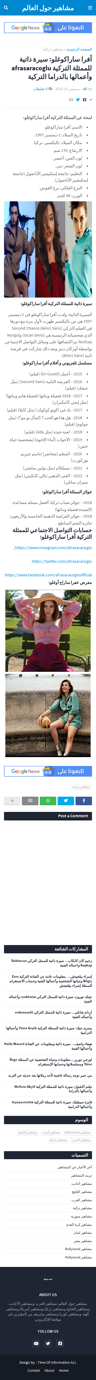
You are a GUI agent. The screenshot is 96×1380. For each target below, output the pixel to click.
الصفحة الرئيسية (79, 49)
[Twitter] (78, 100)
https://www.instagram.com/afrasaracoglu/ (53, 547)
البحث (7, 8)
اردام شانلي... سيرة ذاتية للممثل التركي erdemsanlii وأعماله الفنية (53, 1014)
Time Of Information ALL (57, 1362)
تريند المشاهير (81, 1175)
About (49, 1370)
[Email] (71, 100)
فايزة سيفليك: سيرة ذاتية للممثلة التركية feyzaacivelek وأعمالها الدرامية (52, 1104)
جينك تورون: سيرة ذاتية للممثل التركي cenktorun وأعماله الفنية (50, 999)
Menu (89, 8)
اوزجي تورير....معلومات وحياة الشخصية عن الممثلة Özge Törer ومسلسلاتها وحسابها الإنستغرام (51, 1062)
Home (64, 1370)
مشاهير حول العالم (48, 7)
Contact (33, 1370)
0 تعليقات (40, 88)
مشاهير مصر (83, 1241)
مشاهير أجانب (51, 1132)
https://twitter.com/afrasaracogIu (62, 561)
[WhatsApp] (48, 801)
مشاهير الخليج (27, 1132)
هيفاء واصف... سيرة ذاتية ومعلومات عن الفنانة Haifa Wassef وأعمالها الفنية (48, 1046)
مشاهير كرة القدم (79, 1224)
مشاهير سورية (81, 1216)
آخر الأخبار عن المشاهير (75, 1167)
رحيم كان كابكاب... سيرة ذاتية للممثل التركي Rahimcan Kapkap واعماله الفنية (51, 963)
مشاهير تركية (53, 49)
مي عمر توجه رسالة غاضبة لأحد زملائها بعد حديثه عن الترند (50, 1075)
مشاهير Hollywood (77, 1132)
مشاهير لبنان (82, 1232)
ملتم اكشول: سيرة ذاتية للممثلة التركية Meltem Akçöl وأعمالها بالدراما (53, 1089)
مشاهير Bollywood (78, 1249)
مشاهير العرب (80, 1140)
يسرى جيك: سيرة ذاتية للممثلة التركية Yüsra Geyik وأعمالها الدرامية (49, 1030)
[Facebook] (84, 100)
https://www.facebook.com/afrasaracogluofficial (48, 574)
